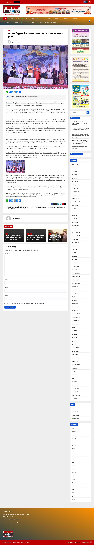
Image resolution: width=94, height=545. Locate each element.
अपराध (73, 428)
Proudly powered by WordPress (9, 542)
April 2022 (74, 341)
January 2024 (75, 269)
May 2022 (74, 337)
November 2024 (76, 235)
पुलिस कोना (74, 458)
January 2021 (75, 392)
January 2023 (75, 310)
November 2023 (76, 276)
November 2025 (76, 195)
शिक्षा (72, 496)
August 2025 (75, 205)
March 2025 (75, 222)
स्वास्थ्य (73, 499)
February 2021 (75, 388)
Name (6, 279)
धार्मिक (73, 455)
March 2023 (75, 303)
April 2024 (74, 259)
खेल (72, 442)
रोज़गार (73, 486)
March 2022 (75, 344)
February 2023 (75, 307)
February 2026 (75, 185)
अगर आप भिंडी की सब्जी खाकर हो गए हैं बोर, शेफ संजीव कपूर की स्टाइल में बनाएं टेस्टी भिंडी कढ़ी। (80, 129)
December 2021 (76, 354)
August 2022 (75, 327)
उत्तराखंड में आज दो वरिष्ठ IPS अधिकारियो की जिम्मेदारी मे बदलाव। (50, 207)
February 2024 (75, 266)
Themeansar (27, 542)
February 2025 (75, 225)
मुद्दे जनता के (74, 472)
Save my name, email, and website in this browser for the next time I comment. (25, 303)
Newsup (21, 542)
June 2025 (74, 212)
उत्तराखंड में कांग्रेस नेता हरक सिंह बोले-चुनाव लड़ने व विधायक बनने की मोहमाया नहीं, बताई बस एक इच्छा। (80, 136)
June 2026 (74, 171)
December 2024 (76, 232)
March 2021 (75, 385)
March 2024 (75, 263)
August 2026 (75, 164)
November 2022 (76, 317)
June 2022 (74, 334)
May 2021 (74, 378)
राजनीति (73, 479)
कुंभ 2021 (74, 431)
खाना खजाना (74, 438)
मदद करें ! (74, 465)
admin (15, 40)
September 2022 (76, 324)
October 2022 (75, 320)
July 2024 (74, 249)
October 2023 (75, 280)
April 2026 (74, 178)
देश (72, 452)
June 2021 (74, 375)
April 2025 (74, 218)
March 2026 (75, 181)
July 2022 (74, 330)
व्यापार (73, 492)
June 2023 (74, 293)
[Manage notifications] (91, 542)
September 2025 (76, 201)
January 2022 (75, 351)
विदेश (73, 489)
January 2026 (75, 188)
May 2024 (74, 256)
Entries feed (75, 411)
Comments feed (76, 415)
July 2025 (74, 208)
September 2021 (76, 364)
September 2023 (76, 283)
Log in (73, 408)
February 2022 (75, 347)
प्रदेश (8, 30)
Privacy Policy (70, 542)
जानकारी (73, 448)
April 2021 (74, 381)
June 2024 (74, 252)
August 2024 (75, 246)
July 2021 (74, 371)
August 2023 (75, 286)
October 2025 (75, 198)
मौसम (73, 475)
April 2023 (74, 300)
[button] (87, 21)
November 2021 (76, 358)
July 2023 (74, 290)
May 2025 (74, 215)
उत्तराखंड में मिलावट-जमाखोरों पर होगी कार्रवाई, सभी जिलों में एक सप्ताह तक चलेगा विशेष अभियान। (14, 237)
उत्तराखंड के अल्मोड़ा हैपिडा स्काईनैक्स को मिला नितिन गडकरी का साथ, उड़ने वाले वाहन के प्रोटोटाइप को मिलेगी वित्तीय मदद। (80, 142)
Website (6, 295)
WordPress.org (75, 418)
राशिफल (73, 482)
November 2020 (76, 398)
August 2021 (75, 368)
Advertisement (77, 542)
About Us (89, 542)
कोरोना (73, 435)
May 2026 (74, 174)
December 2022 (76, 313)
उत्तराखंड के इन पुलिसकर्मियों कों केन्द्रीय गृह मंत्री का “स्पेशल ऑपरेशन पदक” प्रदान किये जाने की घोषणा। (20, 207)
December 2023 (76, 273)
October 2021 (75, 361)
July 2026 (74, 168)
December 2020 (76, 395)
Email (6, 287)
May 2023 (74, 296)
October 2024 (75, 239)
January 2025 (75, 229)
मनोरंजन (73, 469)
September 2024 (76, 242)
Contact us (84, 542)
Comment (7, 253)
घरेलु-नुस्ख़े (74, 445)
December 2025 (76, 191)
